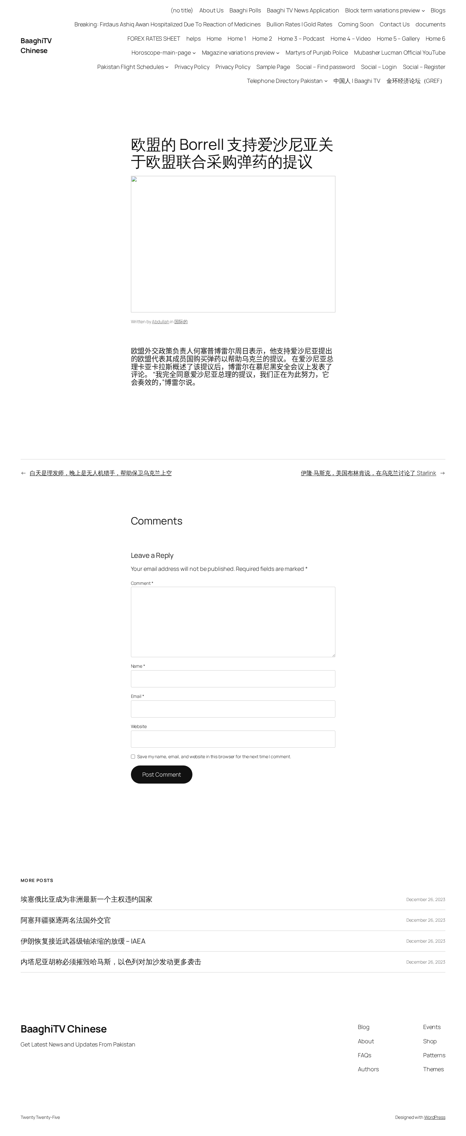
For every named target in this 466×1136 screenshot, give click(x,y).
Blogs (438, 10)
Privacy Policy (192, 66)
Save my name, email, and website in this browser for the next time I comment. (214, 756)
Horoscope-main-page (161, 52)
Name (138, 666)
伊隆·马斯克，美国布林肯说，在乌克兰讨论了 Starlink (368, 473)
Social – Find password (325, 66)
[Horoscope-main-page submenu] (194, 52)
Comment (142, 583)
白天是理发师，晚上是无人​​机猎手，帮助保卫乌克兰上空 (101, 473)
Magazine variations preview (238, 52)
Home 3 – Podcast (301, 38)
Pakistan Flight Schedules (130, 66)
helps (193, 38)
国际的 (181, 321)
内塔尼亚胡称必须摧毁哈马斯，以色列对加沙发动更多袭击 (111, 962)
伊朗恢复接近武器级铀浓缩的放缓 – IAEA (83, 941)
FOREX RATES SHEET (153, 38)
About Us (211, 10)
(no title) (182, 10)
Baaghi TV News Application (303, 10)
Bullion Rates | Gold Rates (299, 24)
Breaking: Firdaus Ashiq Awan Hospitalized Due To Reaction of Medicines (167, 24)
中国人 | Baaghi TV (356, 80)
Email (137, 696)
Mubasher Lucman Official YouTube (399, 52)
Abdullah (160, 321)
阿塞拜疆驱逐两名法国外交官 (66, 920)
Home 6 (435, 38)
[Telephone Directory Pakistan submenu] (326, 81)
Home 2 (262, 38)
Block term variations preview (382, 10)
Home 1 (237, 38)
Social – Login (379, 66)
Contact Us (395, 24)
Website (139, 726)
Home (214, 38)
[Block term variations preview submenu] (423, 10)
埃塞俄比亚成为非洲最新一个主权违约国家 (86, 899)
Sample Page (273, 66)
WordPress (434, 1117)
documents (430, 24)
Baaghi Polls (245, 10)
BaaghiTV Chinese (36, 45)
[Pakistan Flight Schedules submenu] (167, 67)
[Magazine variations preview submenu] (278, 52)
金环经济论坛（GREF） (415, 80)
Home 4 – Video (351, 38)
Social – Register (424, 66)
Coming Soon (356, 24)
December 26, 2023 (425, 899)
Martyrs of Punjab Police (317, 52)
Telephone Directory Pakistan (285, 80)
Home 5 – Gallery (398, 38)
